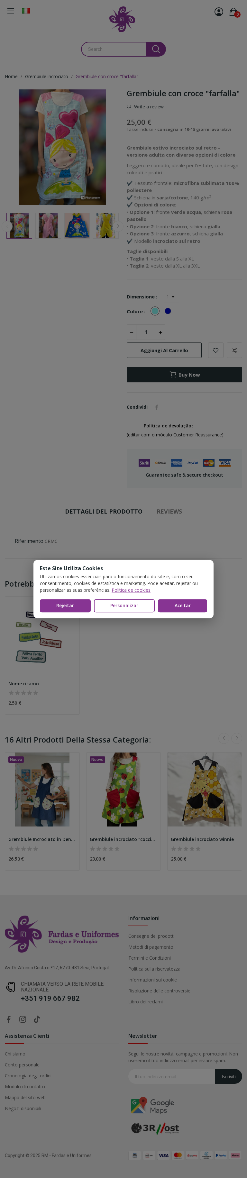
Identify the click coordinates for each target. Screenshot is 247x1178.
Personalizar (124, 605)
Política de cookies (131, 590)
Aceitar (183, 605)
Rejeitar (65, 605)
